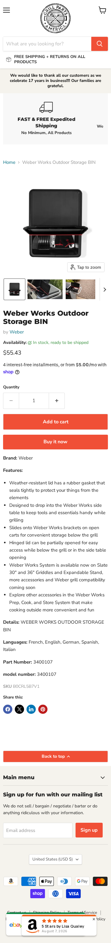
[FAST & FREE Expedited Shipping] (46, 119)
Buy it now (55, 441)
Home (9, 162)
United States (52, 859)
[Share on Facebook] (7, 709)
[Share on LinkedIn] (31, 709)
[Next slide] (104, 289)
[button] (14, 289)
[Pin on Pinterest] (42, 709)
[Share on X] (19, 709)
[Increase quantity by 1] (57, 401)
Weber (17, 332)
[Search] (99, 44)
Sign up (89, 830)
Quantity (11, 387)
